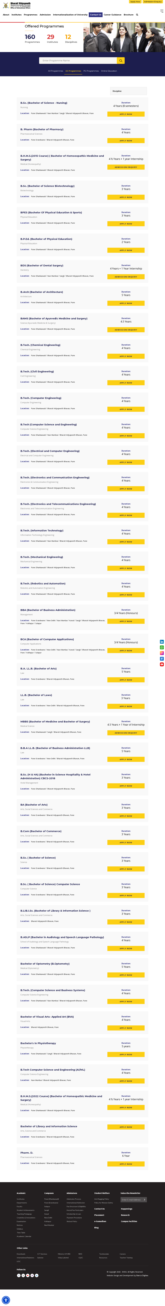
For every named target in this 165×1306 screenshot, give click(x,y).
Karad (72, 620)
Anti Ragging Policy (101, 1199)
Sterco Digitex (142, 1275)
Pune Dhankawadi (38, 113)
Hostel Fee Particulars (75, 1210)
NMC (80, 1254)
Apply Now (135, 2)
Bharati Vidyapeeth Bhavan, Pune (80, 113)
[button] (5, 1300)
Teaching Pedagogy (24, 1214)
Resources (103, 1258)
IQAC (81, 1258)
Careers (123, 1254)
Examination (21, 1221)
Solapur (38, 623)
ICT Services (42, 1254)
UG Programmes (73, 71)
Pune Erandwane (38, 140)
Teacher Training (126, 1258)
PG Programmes (91, 71)
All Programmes (55, 71)
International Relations (25, 1258)
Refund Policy (72, 1221)
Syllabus (20, 1229)
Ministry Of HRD (64, 1254)
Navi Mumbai (52, 113)
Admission (45, 15)
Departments (22, 1203)
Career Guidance (112, 15)
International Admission (76, 1203)
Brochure (128, 15)
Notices (20, 1225)
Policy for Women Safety (103, 1203)
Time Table (21, 1233)
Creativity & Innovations (26, 1218)
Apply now (126, 114)
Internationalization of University (70, 15)
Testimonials (104, 1254)
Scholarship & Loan (74, 1214)
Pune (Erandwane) (51, 1203)
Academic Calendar (24, 1236)
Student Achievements (25, 1210)
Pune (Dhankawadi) (51, 1199)
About (6, 15)
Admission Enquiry (152, 1)
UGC (19, 1261)
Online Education (109, 71)
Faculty (19, 1206)
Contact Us (95, 15)
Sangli (62, 113)
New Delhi (51, 620)
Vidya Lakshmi (63, 1258)
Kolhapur (30, 623)
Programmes (30, 15)
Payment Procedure (74, 1218)
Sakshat (40, 1258)
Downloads (21, 1254)
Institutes (17, 15)
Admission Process (74, 1199)
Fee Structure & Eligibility (76, 1206)
